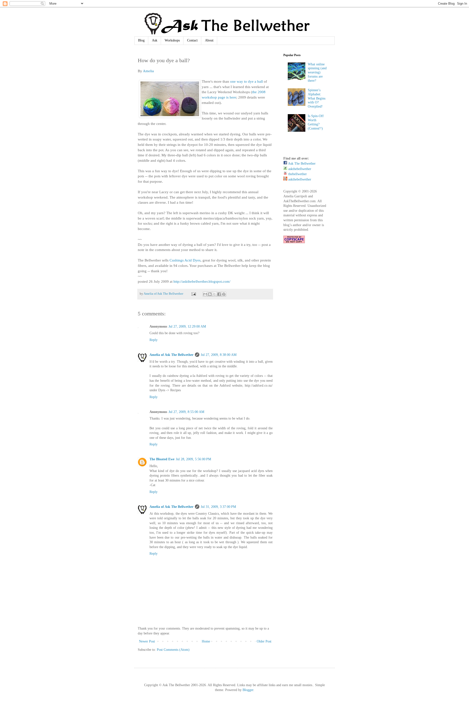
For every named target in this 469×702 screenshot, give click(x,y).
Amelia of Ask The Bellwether (171, 355)
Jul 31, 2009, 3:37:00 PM (218, 507)
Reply (153, 340)
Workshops (172, 40)
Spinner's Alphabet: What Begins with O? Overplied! (316, 98)
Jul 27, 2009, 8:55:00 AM (186, 412)
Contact (192, 40)
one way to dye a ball (246, 81)
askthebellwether (299, 169)
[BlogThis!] (209, 294)
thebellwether (297, 174)
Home (206, 641)
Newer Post (147, 641)
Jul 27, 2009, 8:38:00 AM (218, 355)
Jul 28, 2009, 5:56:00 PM (193, 459)
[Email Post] (193, 293)
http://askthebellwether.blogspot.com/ (201, 281)
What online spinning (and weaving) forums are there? (317, 72)
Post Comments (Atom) (173, 650)
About (209, 40)
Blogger (248, 690)
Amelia (148, 71)
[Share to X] (214, 294)
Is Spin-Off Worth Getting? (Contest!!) (316, 122)
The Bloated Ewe (161, 459)
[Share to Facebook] (219, 294)
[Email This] (205, 294)
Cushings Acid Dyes (185, 260)
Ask (154, 40)
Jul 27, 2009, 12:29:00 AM (187, 326)
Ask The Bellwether (301, 163)
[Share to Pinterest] (223, 294)
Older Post (264, 641)
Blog (141, 40)
